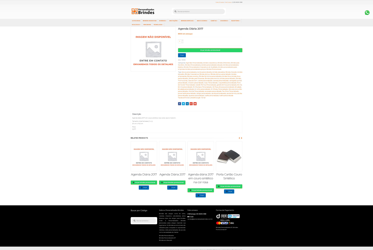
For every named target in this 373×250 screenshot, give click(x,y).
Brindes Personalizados (193, 65)
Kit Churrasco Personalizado (202, 87)
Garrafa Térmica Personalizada (206, 85)
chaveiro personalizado (195, 83)
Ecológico (136, 24)
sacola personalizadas (218, 93)
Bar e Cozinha (202, 20)
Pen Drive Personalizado (230, 91)
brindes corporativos (210, 63)
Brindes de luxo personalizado (221, 74)
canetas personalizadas (221, 80)
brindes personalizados (227, 78)
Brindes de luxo (205, 74)
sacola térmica (231, 93)
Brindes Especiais (187, 20)
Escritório (235, 20)
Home (217, 2)
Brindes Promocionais (213, 69)
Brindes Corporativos (192, 74)
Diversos (162, 20)
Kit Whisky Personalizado (219, 89)
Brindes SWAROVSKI (150, 20)
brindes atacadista (219, 72)
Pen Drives (147, 24)
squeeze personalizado (196, 95)
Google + (191, 103)
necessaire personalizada (212, 91)
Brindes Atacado (231, 72)
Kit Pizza (215, 87)
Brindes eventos (192, 76)
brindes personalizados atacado (212, 65)
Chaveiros (224, 20)
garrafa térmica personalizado (227, 85)
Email (195, 103)
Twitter (183, 103)
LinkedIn (187, 103)
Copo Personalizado (211, 83)
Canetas (214, 20)
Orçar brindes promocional (210, 50)
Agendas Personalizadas (194, 63)
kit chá (239, 85)
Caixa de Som (192, 80)
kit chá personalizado (185, 87)
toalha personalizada (212, 95)
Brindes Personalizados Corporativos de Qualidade (201, 67)
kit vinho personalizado (202, 89)
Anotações (173, 20)
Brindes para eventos (212, 78)
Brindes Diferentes (223, 63)
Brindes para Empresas (196, 78)
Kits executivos (234, 89)
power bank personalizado (187, 93)
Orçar (182, 55)
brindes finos (226, 76)
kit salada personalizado (186, 89)
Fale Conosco (228, 2)
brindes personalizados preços (195, 69)
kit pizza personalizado (226, 87)
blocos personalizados (189, 72)
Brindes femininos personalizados (210, 76)
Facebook (179, 103)
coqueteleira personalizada (227, 83)
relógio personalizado (203, 93)
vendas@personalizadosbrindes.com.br (200, 219)
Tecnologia (157, 24)
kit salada (238, 87)
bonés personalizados (204, 72)
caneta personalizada (205, 80)
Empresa (221, 2)
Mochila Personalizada (196, 91)
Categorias (136, 20)
